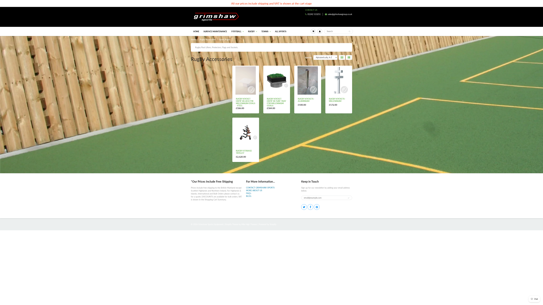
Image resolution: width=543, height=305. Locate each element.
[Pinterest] (317, 207)
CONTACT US (311, 10)
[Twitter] (304, 207)
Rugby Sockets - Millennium (337, 100)
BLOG (248, 196)
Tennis (264, 31)
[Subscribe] (349, 198)
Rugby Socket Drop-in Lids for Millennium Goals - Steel (245, 102)
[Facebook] (310, 207)
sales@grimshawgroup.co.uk (340, 14)
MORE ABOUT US (254, 190)
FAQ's (248, 193)
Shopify (228, 224)
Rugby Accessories (208, 39)
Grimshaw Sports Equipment (210, 224)
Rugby (251, 31)
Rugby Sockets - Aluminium (306, 100)
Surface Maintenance (215, 31)
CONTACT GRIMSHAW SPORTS (260, 187)
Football (236, 31)
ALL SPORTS (280, 31)
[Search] (349, 31)
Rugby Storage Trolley (244, 152)
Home (196, 31)
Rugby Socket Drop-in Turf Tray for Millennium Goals (276, 102)
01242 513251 (314, 14)
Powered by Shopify (267, 224)
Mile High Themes (249, 224)
